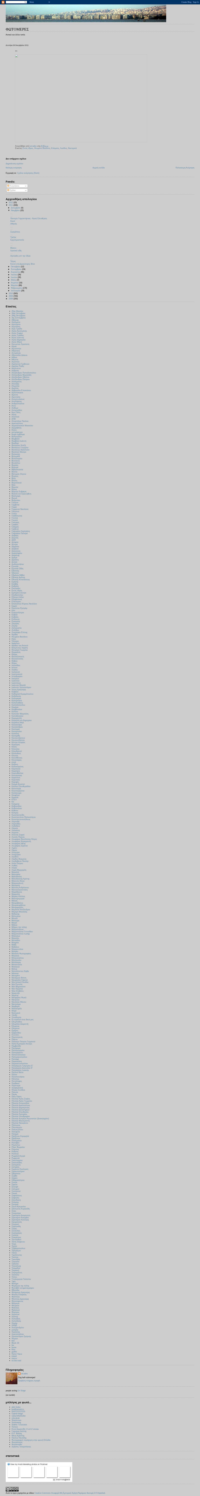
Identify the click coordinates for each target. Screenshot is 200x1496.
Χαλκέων (15, 1314)
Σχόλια (12, 190)
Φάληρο (15, 1283)
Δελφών (15, 542)
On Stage (22, 1391)
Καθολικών (16, 696)
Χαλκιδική (16, 1319)
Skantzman (16, 1420)
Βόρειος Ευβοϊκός (19, 491)
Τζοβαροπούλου (18, 1248)
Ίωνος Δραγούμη (19, 689)
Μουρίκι (15, 951)
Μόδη (14, 945)
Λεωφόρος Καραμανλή (21, 841)
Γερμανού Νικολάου (20, 509)
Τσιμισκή (15, 1270)
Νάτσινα (15, 973)
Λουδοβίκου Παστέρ (20, 861)
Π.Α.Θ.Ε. (15, 1035)
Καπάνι (15, 711)
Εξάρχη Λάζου (18, 597)
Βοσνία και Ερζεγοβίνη (21, 494)
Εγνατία (15, 566)
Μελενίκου (16, 916)
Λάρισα (15, 828)
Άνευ (14, 406)
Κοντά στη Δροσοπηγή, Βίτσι (22, 264)
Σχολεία (15, 1235)
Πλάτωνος (16, 1125)
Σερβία (14, 1176)
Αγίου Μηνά (17, 342)
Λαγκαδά (15, 821)
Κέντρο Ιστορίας (18, 742)
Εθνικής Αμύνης (18, 577)
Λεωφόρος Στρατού (20, 846)
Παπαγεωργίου (18, 1050)
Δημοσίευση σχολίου (14, 164)
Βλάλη (14, 480)
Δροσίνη (15, 560)
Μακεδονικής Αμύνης (20, 879)
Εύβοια (15, 615)
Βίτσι (14, 478)
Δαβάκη (15, 535)
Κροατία (15, 797)
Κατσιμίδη (16, 736)
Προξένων (16, 1138)
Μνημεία (15, 942)
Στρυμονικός (17, 1222)
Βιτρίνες (15, 476)
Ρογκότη (15, 1149)
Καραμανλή (17, 718)
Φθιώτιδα (15, 1290)
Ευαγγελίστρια (18, 612)
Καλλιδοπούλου (18, 705)
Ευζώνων (16, 619)
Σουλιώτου (16, 1191)
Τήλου (14, 1253)
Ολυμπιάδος (17, 1022)
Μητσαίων (16, 936)
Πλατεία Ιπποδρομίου (21, 1116)
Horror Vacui (17, 1354)
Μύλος (14, 969)
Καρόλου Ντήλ (18, 722)
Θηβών (15, 661)
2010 (11, 293)
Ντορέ (14, 1011)
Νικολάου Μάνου (19, 1002)
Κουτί (12, 221)
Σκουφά (15, 1187)
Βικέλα (14, 472)
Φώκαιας (15, 1312)
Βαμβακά (15, 439)
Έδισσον (15, 573)
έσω (13, 610)
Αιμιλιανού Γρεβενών (20, 364)
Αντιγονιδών (17, 410)
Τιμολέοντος (17, 1255)
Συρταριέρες (17, 1233)
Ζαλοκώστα (17, 628)
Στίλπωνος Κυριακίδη (21, 1209)
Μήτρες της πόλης (19, 927)
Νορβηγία (16, 1006)
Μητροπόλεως (18, 929)
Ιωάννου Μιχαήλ (19, 685)
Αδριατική (16, 351)
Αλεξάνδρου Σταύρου (21, 379)
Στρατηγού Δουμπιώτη (21, 1215)
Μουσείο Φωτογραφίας (21, 953)
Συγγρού (15, 1224)
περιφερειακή (17, 1088)
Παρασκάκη (17, 1061)
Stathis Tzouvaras (19, 1425)
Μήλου (14, 925)
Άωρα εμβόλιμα (18, 434)
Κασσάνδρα (17, 725)
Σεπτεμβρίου (16, 269)
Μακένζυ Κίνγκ (18, 881)
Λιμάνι (14, 848)
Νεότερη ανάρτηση (14, 168)
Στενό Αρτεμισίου (19, 1206)
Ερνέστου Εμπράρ (19, 608)
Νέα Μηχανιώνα (18, 986)
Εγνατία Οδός (17, 568)
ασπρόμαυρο (17, 432)
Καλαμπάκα (17, 700)
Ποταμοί (15, 1134)
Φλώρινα (15, 1305)
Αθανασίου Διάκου (19, 355)
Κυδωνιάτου (17, 808)
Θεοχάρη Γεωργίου (20, 650)
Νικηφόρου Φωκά (19, 997)
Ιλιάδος (15, 670)
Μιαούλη (15, 938)
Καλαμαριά (16, 698)
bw (13, 1345)
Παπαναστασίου (18, 1055)
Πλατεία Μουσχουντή (21, 1121)
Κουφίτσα (16, 795)
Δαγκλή (15, 538)
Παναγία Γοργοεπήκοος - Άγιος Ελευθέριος (28, 218)
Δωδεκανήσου (18, 564)
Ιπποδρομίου (17, 676)
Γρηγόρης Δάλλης (19, 1431)
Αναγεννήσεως (18, 399)
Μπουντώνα (17, 964)
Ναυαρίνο (16, 975)
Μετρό (14, 923)
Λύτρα (14, 868)
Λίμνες (14, 850)
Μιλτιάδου (16, 940)
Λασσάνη (16, 830)
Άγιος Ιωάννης (18, 337)
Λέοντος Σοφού (18, 835)
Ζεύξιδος (15, 630)
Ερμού (14, 606)
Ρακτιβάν (15, 1143)
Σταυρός (15, 1204)
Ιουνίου (14, 277)
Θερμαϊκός (16, 652)
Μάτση (14, 901)
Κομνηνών (16, 769)
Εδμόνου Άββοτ (18, 575)
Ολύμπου (15, 1028)
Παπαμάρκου (17, 1052)
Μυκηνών (16, 967)
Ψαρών (15, 1338)
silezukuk (16, 1418)
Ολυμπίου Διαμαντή (20, 1024)
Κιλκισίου (15, 749)
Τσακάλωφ (16, 1266)
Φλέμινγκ (15, 1303)
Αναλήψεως (17, 401)
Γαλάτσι (15, 502)
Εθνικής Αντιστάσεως (21, 579)
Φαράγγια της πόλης (20, 1286)
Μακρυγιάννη (17, 883)
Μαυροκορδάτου (18, 905)
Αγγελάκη (16, 326)
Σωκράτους (15, 232)
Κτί (13, 802)
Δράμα (14, 557)
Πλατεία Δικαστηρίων (21, 1110)
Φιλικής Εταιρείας (19, 1294)
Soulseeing (16, 1422)
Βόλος (14, 489)
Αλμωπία (15, 386)
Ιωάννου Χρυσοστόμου (21, 687)
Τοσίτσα (15, 1257)
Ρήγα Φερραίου (18, 1147)
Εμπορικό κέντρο (19, 593)
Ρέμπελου (16, 1145)
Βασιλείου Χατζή (19, 445)
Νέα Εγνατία (17, 984)
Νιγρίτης (15, 995)
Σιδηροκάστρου (18, 1180)
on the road (16, 1360)
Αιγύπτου (15, 362)
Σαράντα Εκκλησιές (20, 1169)
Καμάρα (15, 707)
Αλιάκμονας (17, 381)
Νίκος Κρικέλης (18, 1436)
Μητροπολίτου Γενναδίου (22, 931)
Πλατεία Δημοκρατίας (21, 1107)
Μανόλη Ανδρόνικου (20, 887)
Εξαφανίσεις (17, 599)
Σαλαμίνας (16, 1165)
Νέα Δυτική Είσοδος (20, 982)
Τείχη (14, 1244)
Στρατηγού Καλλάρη (20, 1220)
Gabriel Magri (17, 1414)
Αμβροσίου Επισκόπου (21, 390)
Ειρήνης (15, 582)
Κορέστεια (16, 777)
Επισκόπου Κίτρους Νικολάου (24, 604)
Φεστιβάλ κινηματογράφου (23, 1288)
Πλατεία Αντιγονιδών (20, 1103)
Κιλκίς (14, 747)
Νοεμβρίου (15, 210)
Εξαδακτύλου (17, 595)
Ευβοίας (15, 617)
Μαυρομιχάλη (17, 907)
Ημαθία (15, 634)
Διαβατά (15, 549)
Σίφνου (14, 1184)
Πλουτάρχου (17, 1127)
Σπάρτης (15, 1202)
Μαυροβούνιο (17, 903)
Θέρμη (14, 654)
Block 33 (15, 1343)
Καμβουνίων (17, 709)
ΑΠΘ (14, 419)
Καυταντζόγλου (18, 740)
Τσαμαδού (16, 1268)
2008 (11, 299)
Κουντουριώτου (18, 791)
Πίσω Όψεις (17, 1096)
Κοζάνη (15, 764)
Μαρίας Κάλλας (18, 896)
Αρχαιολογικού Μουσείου (22, 425)
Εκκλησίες (16, 588)
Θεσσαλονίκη (17, 659)
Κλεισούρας (17, 760)
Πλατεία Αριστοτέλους (21, 1105)
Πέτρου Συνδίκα (18, 1090)
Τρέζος (13, 237)
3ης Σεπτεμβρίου (19, 318)
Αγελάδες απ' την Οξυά (20, 256)
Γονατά (15, 520)
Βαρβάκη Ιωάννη (19, 441)
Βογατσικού (17, 483)
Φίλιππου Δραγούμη (20, 1299)
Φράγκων (16, 1310)
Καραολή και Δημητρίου (22, 720)
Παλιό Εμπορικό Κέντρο (22, 1044)
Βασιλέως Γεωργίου (20, 447)
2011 (11, 205)
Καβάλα (15, 692)
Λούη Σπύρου (17, 863)
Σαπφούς (15, 1167)
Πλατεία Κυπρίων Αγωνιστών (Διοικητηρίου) (30, 1118)
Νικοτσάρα (16, 1004)
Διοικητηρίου (17, 553)
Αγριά (14, 346)
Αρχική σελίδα (99, 168)
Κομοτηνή (16, 771)
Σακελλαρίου (17, 1160)
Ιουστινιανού (17, 674)
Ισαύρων (15, 678)
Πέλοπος (15, 1079)
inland (14, 1356)
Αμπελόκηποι (17, 392)
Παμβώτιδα (16, 1046)
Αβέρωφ (15, 320)
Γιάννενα (15, 511)
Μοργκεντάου (17, 949)
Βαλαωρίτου (17, 436)
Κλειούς (15, 755)
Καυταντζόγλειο (18, 738)
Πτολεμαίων (17, 1140)
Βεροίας (15, 465)
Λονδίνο (63, 148)
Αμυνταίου (16, 397)
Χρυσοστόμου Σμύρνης (21, 1336)
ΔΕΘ (14, 540)
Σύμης (14, 1228)
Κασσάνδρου (17, 727)
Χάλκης (15, 1316)
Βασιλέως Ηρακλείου (20, 450)
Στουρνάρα (16, 1213)
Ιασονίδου (16, 665)
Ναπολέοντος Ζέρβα (20, 971)
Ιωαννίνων (16, 683)
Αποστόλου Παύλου (20, 421)
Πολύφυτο (16, 1132)
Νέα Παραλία (17, 989)
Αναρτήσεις (14, 186)
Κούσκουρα (16, 793)
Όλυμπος (15, 1026)
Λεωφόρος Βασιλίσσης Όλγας (24, 839)
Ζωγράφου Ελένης (19, 632)
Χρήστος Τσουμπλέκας (21, 1447)
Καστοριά (16, 729)
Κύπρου (15, 813)
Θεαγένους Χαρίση (20, 648)
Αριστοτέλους (17, 423)
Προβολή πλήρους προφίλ (29, 1381)
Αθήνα (14, 357)
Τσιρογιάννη (17, 1272)
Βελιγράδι (16, 456)
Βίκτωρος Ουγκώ (19, 474)
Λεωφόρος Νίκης (19, 843)
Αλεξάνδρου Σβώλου (20, 377)
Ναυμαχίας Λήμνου (20, 980)
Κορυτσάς (16, 780)
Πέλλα (14, 1074)
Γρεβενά (15, 529)
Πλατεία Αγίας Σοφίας (21, 1099)
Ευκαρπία (16, 621)
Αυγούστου (16, 272)
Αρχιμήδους (16, 428)
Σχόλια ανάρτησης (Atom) (28, 173)
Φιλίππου (16, 1297)
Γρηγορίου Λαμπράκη (21, 531)
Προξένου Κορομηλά (20, 1136)
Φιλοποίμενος (17, 1301)
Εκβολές (15, 586)
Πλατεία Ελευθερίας (20, 1112)
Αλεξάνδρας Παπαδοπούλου (24, 373)
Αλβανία (15, 370)
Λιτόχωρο (16, 852)
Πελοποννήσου (18, 1077)
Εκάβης (15, 584)
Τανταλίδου (16, 1239)
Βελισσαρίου (17, 458)
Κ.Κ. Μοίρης (17, 1433)
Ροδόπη (15, 1151)
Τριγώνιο (15, 1261)
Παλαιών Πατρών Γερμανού (23, 1041)
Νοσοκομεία (17, 1008)
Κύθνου (15, 810)
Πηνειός (15, 1092)
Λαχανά (15, 832)
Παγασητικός (17, 1037)
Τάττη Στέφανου (18, 1242)
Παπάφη (15, 1059)
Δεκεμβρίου (16, 208)
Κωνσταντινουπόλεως (21, 819)
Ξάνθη (14, 1015)
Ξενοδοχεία (16, 1017)
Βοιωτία (15, 487)
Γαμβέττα (15, 505)
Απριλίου (15, 283)
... (11, 213)
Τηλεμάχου (16, 1250)
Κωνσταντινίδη (18, 815)
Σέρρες (14, 1178)
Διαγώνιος (16, 551)
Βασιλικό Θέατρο (19, 452)
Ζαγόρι (14, 626)
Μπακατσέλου (18, 958)
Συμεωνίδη (16, 1226)
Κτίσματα (55, 148)
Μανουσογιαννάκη (20, 890)
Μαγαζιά (15, 872)
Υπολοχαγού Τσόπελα (21, 1279)
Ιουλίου (14, 275)
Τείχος (13, 261)
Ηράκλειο (15, 643)
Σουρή (14, 1193)
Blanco (13, 248)
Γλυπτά (15, 518)
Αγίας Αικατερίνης (19, 331)
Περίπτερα (16, 1085)
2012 (11, 202)
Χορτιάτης (16, 1332)
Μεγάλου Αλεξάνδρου (21, 909)
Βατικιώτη (16, 454)
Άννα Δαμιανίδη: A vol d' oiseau (25, 1429)
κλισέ (14, 762)
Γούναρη (15, 522)
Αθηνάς (13, 224)
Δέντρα (15, 544)
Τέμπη (14, 1246)
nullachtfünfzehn (18, 1416)
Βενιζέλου (16, 463)
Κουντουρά (16, 788)
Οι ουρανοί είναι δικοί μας (23, 1019)
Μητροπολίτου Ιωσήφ (21, 934)
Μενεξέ (15, 918)
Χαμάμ (14, 1323)
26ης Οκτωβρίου (18, 313)
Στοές (14, 1211)
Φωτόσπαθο (17, 1444)
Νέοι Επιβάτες (18, 991)
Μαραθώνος (17, 892)
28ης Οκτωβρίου (18, 315)
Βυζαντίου (16, 500)
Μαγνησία (16, 874)
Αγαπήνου (16, 324)
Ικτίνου (14, 667)
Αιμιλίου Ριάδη (18, 366)
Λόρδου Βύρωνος (19, 859)
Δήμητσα (15, 546)
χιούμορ (15, 1330)
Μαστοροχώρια (18, 898)
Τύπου (14, 1277)
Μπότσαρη (16, 962)
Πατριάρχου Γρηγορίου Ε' (22, 1066)
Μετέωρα (15, 920)
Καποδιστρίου (17, 716)
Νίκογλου (15, 1000)
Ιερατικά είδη (15, 250)
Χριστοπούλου (18, 1334)
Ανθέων (15, 408)
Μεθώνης (15, 914)
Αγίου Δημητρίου (18, 340)
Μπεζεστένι (16, 960)
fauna (14, 1347)
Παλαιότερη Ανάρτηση (185, 168)
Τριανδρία (16, 1259)
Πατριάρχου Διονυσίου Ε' (22, 1068)
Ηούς (14, 639)
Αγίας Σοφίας (17, 333)
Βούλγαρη (16, 496)
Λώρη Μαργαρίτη (19, 870)
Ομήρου (15, 1030)
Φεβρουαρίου (17, 288)
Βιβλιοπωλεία (17, 469)
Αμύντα (15, 395)
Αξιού (14, 414)
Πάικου (15, 1039)
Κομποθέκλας (17, 773)
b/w (13, 1341)
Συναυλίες (16, 1231)
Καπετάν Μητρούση (20, 714)
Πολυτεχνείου (17, 1129)
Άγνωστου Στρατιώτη (20, 344)
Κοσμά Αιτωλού (18, 784)
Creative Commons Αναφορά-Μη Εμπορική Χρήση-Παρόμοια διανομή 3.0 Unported (69, 1493)
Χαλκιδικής (16, 1321)
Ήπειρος (15, 641)
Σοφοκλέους (17, 1195)
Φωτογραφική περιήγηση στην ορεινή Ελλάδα (31, 1440)
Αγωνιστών (16, 348)
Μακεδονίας (17, 876)
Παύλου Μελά (17, 1072)
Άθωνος (15, 359)
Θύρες (14, 663)
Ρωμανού (16, 1158)
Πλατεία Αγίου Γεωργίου (22, 1101)
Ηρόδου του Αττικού (20, 645)
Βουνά (14, 498)
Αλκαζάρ (15, 384)
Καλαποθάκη (17, 703)
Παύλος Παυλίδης (19, 1438)
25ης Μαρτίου (17, 311)
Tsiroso (15, 1427)
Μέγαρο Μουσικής (19, 912)
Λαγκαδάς (16, 824)
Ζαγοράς (15, 623)
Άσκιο (14, 430)
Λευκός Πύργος (18, 837)
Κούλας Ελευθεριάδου (21, 786)
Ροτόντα (15, 1154)
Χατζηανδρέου (18, 1327)
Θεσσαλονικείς (18, 656)
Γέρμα (14, 507)
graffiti (14, 1352)
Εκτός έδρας (28, 148)
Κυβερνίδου (16, 806)
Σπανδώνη (16, 1200)
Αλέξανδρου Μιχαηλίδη (21, 375)
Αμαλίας (15, 388)
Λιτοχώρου (16, 854)
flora (13, 1349)
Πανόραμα (16, 1048)
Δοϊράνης (15, 555)
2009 (11, 296)
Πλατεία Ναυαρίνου (20, 1123)
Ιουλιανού (16, 672)
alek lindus (16, 1407)
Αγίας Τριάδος (18, 335)
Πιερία (14, 1094)
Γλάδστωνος (17, 516)
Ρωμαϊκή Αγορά (18, 1156)
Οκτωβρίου (16, 266)
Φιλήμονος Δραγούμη (21, 1292)
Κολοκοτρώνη (17, 766)
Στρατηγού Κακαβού (20, 1217)
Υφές (14, 1281)
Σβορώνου (16, 1173)
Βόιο (13, 485)
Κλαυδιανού (17, 751)
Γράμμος (15, 527)
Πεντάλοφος (17, 1081)
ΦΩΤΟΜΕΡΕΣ (17, 29)
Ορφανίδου (16, 1033)
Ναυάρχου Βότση (19, 978)
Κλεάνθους (16, 753)
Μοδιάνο (15, 947)
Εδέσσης (15, 571)
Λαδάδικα (16, 826)
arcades (24, 1374)
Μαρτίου (15, 285)
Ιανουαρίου (16, 291)
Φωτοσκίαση (17, 1442)
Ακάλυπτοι (16, 368)
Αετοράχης (16, 353)
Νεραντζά (16, 993)
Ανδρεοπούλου (18, 403)
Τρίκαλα (15, 1264)
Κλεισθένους (17, 758)
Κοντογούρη (17, 775)
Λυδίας (14, 865)
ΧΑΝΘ (14, 1325)
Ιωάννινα (15, 681)
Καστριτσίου (17, 731)
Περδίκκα (15, 1083)
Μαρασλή (16, 894)
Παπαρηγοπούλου (19, 1057)
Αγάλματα (16, 322)
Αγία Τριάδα (17, 329)
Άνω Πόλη (16, 412)
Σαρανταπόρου (18, 1171)
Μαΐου (14, 280)
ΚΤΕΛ (14, 799)
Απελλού (15, 417)
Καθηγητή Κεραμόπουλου (22, 694)
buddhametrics (18, 1409)
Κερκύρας (16, 744)
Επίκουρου (16, 601)
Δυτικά (14, 562)
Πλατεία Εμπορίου (19, 1114)
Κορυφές (15, 782)
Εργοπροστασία (17, 240)
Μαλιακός (16, 885)
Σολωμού (15, 1189)
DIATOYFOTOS (18, 1411)
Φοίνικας (15, 1308)
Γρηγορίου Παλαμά (20, 533)
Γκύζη (14, 513)
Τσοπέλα (15, 1275)
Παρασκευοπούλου (20, 1063)
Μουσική (15, 956)
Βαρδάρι (15, 443)
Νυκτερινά (72, 148)
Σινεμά (14, 1182)
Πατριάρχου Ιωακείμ (20, 1070)
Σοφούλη (15, 1198)
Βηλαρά (15, 467)
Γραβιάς (15, 524)
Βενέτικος (16, 461)
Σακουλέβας (17, 1162)
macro (14, 1358)
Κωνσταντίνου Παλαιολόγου (24, 817)
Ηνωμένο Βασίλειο (42, 148)
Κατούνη (15, 733)
